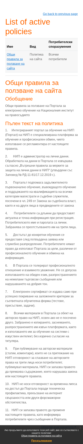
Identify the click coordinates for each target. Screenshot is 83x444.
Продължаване (41, 440)
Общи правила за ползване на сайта (41, 435)
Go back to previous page (60, 14)
